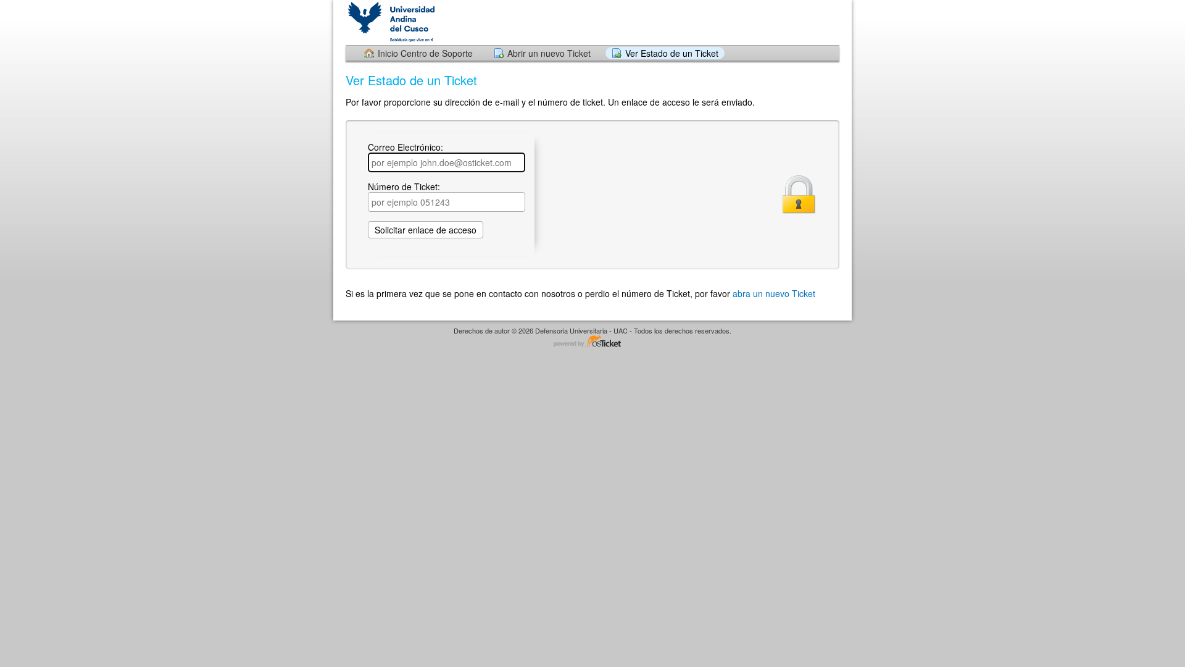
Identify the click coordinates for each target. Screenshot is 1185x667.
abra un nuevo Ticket (774, 293)
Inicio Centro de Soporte (425, 53)
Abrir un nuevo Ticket (549, 53)
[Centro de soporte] (390, 22)
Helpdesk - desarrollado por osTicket (592, 342)
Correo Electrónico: (405, 147)
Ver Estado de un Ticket (671, 53)
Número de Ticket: (404, 187)
